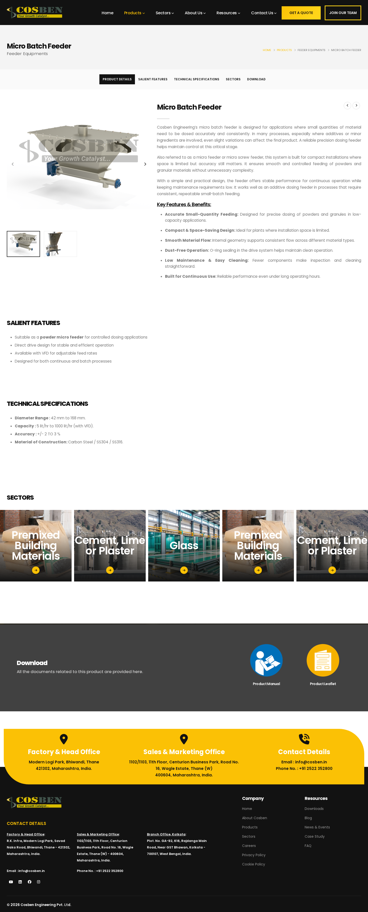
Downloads (314, 808)
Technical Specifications (196, 79)
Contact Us (262, 13)
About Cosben (254, 817)
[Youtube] (11, 882)
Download (256, 79)
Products (132, 13)
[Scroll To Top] (359, 906)
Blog (308, 817)
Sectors (163, 13)
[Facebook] (29, 882)
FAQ (308, 845)
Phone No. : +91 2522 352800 (304, 768)
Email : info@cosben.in (304, 762)
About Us (193, 13)
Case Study (315, 836)
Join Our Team (343, 12)
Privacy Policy (254, 854)
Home (107, 13)
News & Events (317, 827)
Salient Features (152, 79)
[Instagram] (39, 882)
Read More (33, 580)
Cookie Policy (253, 864)
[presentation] (13, 164)
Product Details (117, 79)
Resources (227, 13)
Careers (249, 845)
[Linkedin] (20, 882)
